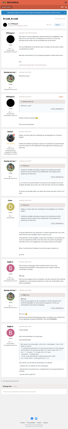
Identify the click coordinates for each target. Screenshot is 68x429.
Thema (22, 422)
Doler (10, 200)
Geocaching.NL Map (25, 339)
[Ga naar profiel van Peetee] (11, 138)
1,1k (11, 87)
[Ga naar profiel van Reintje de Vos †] (11, 79)
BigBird (10, 262)
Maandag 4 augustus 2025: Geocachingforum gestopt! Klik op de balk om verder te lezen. (34, 12)
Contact (39, 422)
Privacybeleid (31, 422)
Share (50, 24)
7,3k (11, 147)
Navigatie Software (22, 25)
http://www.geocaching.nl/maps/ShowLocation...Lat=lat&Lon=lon (37, 317)
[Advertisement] (34, 406)
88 (11, 216)
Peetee (10, 132)
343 (11, 277)
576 (11, 48)
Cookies (45, 422)
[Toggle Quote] (21, 101)
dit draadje (32, 265)
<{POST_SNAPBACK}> (57, 109)
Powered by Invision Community (34, 426)
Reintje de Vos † (10, 72)
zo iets (27, 76)
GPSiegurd (10, 33)
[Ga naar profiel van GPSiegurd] (5, 25)
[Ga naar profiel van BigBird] (11, 268)
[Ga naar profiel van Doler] (11, 207)
